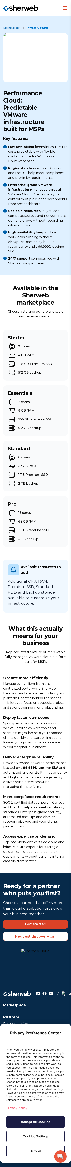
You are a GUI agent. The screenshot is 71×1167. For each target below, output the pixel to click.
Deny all (36, 1151)
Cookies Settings (35, 1136)
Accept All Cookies (35, 1122)
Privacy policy (16, 1108)
